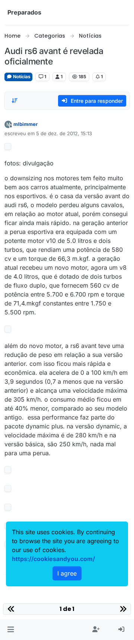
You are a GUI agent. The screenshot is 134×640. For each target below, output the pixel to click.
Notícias (21, 76)
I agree (67, 573)
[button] (10, 629)
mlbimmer (25, 124)
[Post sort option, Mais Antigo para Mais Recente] (14, 100)
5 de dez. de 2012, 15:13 (64, 133)
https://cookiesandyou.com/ (53, 559)
